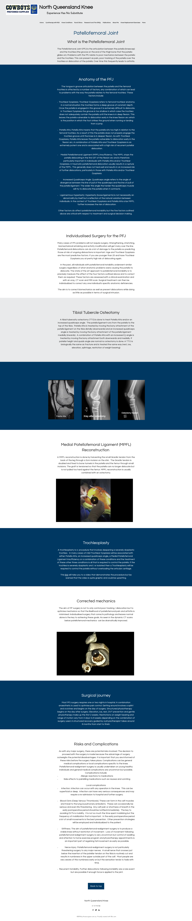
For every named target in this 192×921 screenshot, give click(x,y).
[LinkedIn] (99, 910)
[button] (130, 520)
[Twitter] (96, 910)
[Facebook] (93, 910)
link (66, 575)
